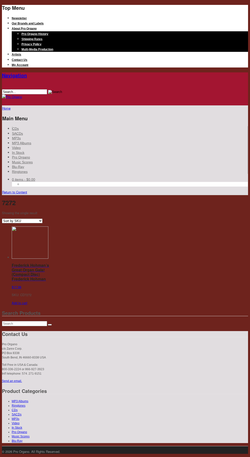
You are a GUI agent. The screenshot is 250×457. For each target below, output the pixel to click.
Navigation (14, 75)
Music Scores (22, 162)
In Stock (18, 153)
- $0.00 (23, 179)
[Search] (50, 324)
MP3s (16, 138)
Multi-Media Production (37, 49)
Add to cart (19, 303)
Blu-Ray (18, 167)
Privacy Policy (31, 44)
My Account (20, 65)
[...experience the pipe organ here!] (12, 96)
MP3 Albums (21, 143)
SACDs (17, 133)
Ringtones (20, 172)
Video (16, 148)
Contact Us (19, 60)
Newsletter (19, 18)
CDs (15, 129)
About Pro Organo (24, 28)
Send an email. (12, 381)
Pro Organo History (34, 34)
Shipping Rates (31, 39)
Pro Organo (21, 157)
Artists (16, 54)
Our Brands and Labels (28, 23)
